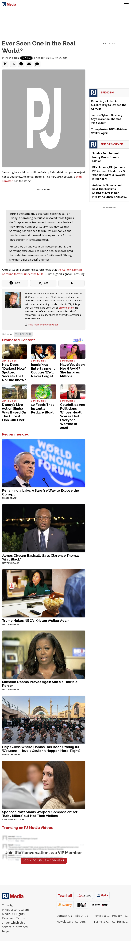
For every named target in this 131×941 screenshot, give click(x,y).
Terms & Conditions (102, 921)
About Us (81, 916)
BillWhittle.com (66, 307)
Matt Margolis (10, 563)
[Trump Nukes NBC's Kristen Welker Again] (43, 593)
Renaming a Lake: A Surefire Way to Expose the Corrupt (40, 492)
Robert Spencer (11, 754)
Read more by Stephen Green (43, 324)
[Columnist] (14, 299)
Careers (80, 921)
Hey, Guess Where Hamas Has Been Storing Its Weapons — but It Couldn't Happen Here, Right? (41, 749)
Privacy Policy (120, 916)
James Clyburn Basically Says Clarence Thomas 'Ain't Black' (41, 557)
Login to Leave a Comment (44, 860)
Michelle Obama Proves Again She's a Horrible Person (40, 684)
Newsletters (65, 921)
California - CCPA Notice (120, 921)
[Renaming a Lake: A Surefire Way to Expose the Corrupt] (43, 463)
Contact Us (64, 916)
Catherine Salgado (13, 820)
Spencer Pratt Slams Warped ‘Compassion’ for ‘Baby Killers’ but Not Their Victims (39, 814)
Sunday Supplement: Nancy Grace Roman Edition (105, 157)
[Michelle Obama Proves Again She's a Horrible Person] (43, 654)
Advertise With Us (102, 916)
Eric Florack (9, 498)
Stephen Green (10, 58)
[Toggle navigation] (126, 4)
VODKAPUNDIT (23, 334)
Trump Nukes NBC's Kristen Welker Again (35, 621)
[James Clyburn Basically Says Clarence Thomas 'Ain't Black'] (43, 528)
